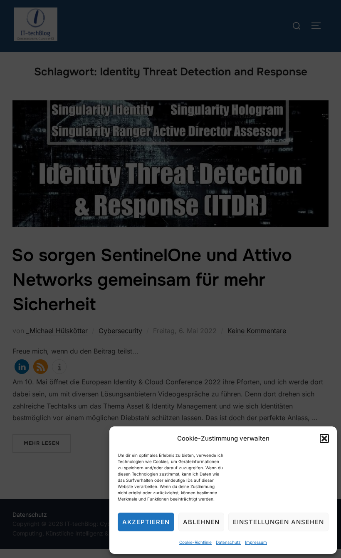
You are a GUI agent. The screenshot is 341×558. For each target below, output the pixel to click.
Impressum (256, 542)
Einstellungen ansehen (278, 522)
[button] (324, 438)
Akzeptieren (146, 522)
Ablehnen (201, 522)
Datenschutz (228, 542)
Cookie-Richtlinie (195, 542)
